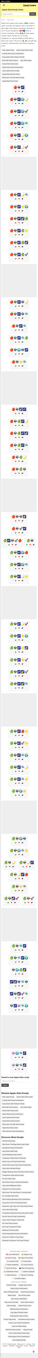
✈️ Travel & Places (27, 1264)
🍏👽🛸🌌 (19, 946)
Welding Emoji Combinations (19, 1309)
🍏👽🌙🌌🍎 (19, 874)
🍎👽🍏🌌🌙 (19, 421)
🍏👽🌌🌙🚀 (19, 624)
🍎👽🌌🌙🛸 (19, 194)
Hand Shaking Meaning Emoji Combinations (16, 1199)
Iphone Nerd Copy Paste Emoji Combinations (16, 1165)
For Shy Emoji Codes (8, 1178)
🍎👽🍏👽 (19, 469)
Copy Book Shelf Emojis (9, 1151)
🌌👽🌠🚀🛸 (19, 993)
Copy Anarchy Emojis (11, 1302)
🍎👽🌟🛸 (19, 362)
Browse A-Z (21, 1344)
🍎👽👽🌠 (19, 516)
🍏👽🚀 (28, 898)
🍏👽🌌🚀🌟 (19, 743)
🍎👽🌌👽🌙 (19, 302)
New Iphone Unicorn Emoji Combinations (15, 1182)
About (26, 1345)
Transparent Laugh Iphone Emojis (13, 1175)
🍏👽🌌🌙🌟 (19, 576)
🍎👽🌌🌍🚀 (19, 111)
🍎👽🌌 (19, 87)
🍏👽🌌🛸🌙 (19, 767)
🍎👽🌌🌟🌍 (19, 206)
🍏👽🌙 (9, 862)
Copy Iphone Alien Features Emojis (13, 57)
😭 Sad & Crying (10, 1258)
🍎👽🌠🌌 (19, 409)
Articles (5, 1345)
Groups (28, 1344)
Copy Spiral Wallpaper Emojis (11, 1185)
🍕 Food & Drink (26, 1261)
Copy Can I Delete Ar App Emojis (12, 1237)
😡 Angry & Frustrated (25, 1258)
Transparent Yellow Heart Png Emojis (14, 1158)
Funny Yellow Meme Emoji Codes (19, 1333)
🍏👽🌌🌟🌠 (19, 648)
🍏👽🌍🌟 (19, 791)
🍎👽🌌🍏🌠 (19, 242)
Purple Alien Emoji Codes (10, 64)
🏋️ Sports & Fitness (10, 1268)
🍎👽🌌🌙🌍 (19, 135)
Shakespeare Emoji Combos (19, 1316)
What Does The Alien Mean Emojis (13, 77)
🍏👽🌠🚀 (11, 898)
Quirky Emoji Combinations (19, 1288)
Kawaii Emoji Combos (27, 1292)
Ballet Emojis (12, 1295)
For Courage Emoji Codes (10, 1196)
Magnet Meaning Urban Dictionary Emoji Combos (18, 1172)
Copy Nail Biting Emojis (11, 1292)
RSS (19, 1347)
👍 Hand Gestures (10, 1275)
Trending (11, 1345)
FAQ (33, 1344)
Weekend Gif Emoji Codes (10, 1230)
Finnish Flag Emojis (10, 1319)
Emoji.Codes (12, 1344)
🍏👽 (30, 540)
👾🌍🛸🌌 (19, 1053)
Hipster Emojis (27, 1329)
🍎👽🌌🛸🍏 (19, 338)
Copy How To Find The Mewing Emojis (14, 1203)
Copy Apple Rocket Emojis (10, 71)
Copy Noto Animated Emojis (11, 1168)
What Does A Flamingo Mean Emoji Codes (15, 1144)
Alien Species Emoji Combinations (13, 1131)
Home (3, 20)
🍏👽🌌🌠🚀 (19, 672)
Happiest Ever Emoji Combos (11, 1189)
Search (33, 14)
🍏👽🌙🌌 (26, 862)
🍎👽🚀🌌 (19, 528)
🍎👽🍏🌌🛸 (19, 445)
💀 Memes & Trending (26, 1275)
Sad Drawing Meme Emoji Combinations (15, 1233)
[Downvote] (19, 91)
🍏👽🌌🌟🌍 (19, 636)
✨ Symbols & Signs (19, 1278)
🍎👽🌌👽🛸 (19, 314)
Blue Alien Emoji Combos (10, 60)
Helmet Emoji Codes (24, 1305)
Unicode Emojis (11, 1285)
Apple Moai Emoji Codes (10, 81)
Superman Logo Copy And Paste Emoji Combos (17, 1206)
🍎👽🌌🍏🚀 (19, 254)
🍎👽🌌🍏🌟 (19, 230)
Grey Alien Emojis (25, 60)
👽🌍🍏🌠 (19, 970)
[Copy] (22, 91)
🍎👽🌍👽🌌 (19, 350)
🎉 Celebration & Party (11, 1271)
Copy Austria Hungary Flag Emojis (13, 1220)
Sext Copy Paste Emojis (9, 1209)
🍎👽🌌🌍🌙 (19, 99)
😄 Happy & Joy (27, 1254)
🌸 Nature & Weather (12, 1264)
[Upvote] (15, 91)
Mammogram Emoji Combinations (19, 1336)
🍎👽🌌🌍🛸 (19, 123)
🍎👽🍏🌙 (19, 457)
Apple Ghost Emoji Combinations (12, 67)
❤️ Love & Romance (12, 1254)
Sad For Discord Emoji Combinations (13, 1216)
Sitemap (32, 1345)
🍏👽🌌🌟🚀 (19, 660)
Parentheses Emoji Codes (26, 1319)
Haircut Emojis (11, 1305)
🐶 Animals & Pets (12, 1261)
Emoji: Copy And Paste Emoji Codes (13, 1161)
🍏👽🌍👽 (19, 838)
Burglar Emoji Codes (25, 1285)
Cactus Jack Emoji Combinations (19, 1323)
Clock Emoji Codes (24, 1295)
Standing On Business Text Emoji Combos (15, 1240)
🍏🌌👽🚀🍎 (12, 540)
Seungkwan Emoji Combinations (12, 1148)
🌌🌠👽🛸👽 (19, 981)
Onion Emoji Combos (27, 1302)
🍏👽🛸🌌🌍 (19, 958)
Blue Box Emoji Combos (13, 1329)
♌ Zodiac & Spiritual (27, 1271)
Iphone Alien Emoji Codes (25, 50)
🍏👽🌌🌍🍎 (19, 552)
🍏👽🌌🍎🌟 (19, 731)
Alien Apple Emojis (8, 50)
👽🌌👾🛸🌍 (19, 1005)
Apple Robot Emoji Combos (11, 74)
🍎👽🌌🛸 (19, 326)
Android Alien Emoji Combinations (13, 53)
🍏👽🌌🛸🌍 (19, 755)
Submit (5, 1085)
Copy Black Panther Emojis (19, 1312)
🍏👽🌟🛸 (19, 886)
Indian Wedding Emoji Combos (12, 1154)
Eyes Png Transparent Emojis (11, 1227)
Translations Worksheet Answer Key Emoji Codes (17, 1213)
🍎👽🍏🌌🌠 (19, 433)
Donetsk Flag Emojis (8, 1141)
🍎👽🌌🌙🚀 (19, 147)
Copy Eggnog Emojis (19, 1340)
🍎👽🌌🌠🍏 (19, 218)
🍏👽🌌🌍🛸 (19, 564)
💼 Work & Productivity (26, 1268)
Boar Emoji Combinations (19, 1299)
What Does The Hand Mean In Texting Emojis (16, 1192)
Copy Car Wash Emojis (19, 1326)
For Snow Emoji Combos (10, 1223)
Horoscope (19, 1345)
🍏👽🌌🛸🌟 (19, 779)
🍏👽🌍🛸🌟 (19, 850)
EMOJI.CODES (5, 1)
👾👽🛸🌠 (19, 1065)
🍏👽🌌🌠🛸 (19, 683)
